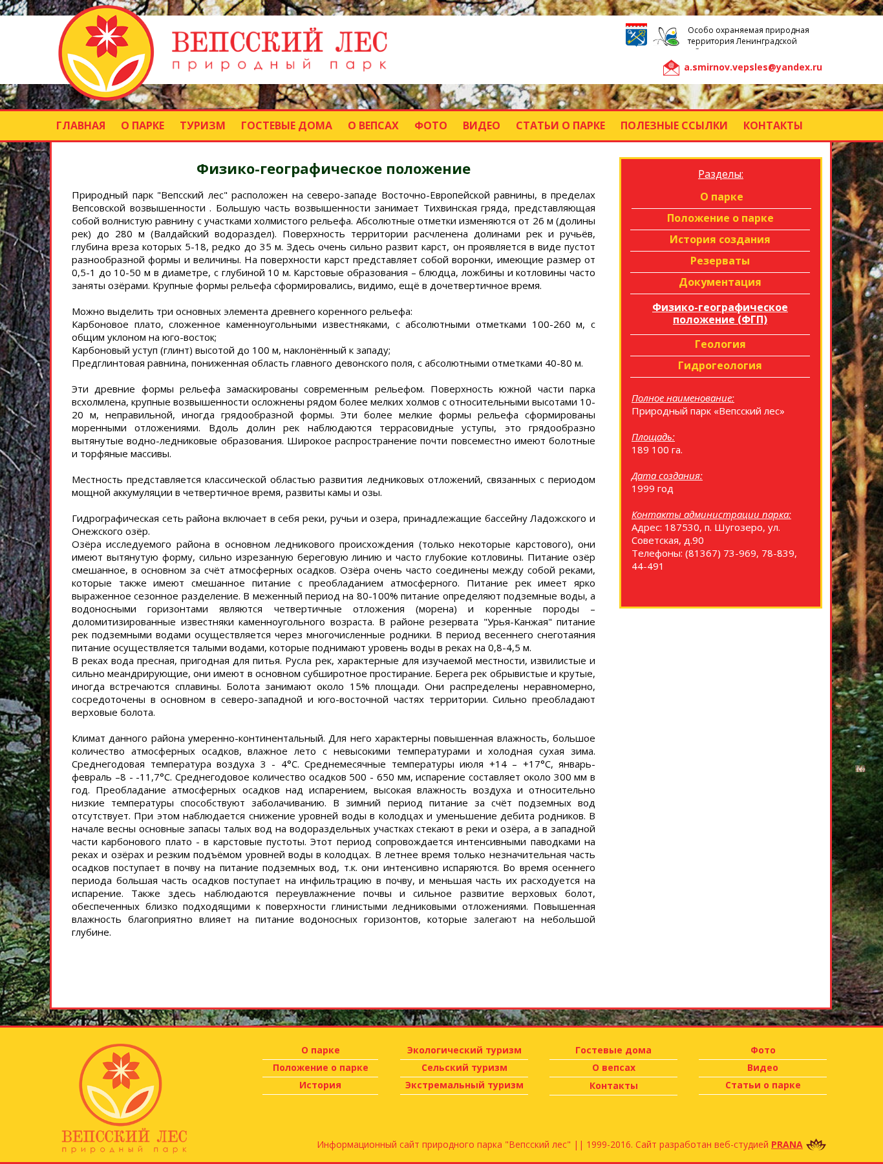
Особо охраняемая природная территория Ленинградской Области (748, 41)
